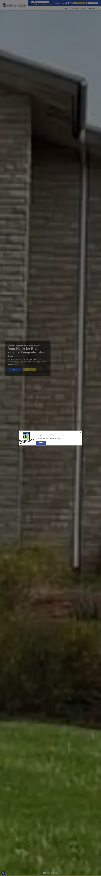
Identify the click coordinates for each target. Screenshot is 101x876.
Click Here (42, 442)
